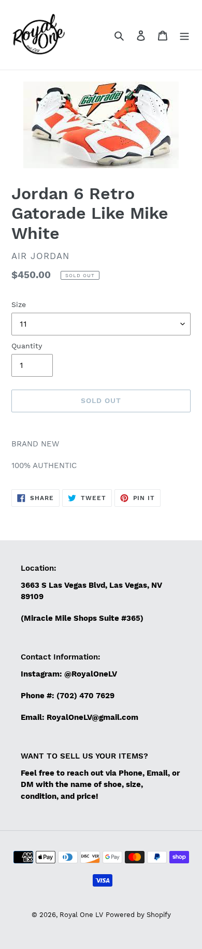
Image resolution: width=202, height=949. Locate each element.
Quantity (26, 346)
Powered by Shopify (138, 915)
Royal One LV (81, 915)
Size (18, 304)
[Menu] (184, 35)
